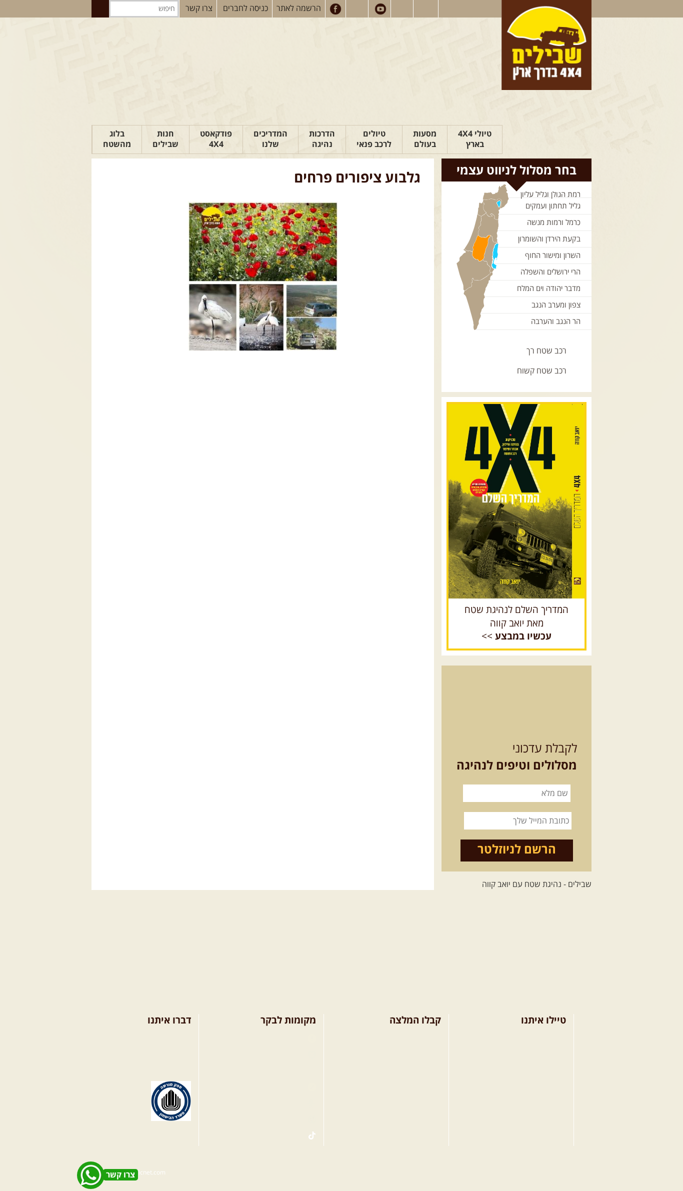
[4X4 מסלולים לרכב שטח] (516, 501)
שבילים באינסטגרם (274, 1119)
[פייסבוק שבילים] (336, 9)
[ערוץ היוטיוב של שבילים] (380, 9)
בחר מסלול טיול (541, 1038)
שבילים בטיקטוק (278, 1135)
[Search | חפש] (100, 9)
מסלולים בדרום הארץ (407, 1071)
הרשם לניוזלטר (517, 850)
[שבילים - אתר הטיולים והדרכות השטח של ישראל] (547, 45)
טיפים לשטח (420, 1087)
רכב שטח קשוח (541, 371)
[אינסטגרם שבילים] (358, 9)
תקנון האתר (172, 1071)
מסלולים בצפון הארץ (408, 1038)
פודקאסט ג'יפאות (276, 1103)
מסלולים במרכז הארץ (407, 1054)
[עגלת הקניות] (403, 9)
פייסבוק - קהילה (279, 1054)
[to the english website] (425, 8)
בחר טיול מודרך (541, 1054)
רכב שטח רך (546, 351)
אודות (182, 1038)
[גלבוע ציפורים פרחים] (262, 276)
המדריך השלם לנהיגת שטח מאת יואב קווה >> (516, 623)
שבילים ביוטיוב (281, 1071)
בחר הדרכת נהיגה (537, 1071)
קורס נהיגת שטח (539, 1087)
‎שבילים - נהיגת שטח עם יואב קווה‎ (537, 885)
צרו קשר (199, 9)
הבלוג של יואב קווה (274, 1087)
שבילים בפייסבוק (278, 1038)
